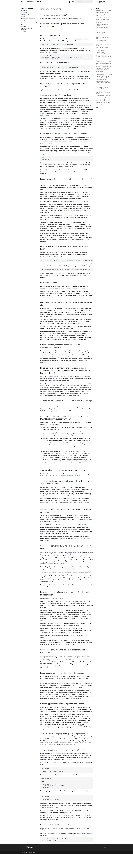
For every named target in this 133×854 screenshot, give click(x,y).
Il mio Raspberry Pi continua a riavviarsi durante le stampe (103, 69)
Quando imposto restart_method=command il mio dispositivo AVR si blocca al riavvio (104, 73)
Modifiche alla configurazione (28, 18)
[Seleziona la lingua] (73, 1)
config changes (44, 755)
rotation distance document (52, 30)
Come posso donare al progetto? (103, 10)
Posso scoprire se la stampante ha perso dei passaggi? (103, 96)
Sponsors (23, 31)
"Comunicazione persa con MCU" (71, 475)
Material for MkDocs (30, 852)
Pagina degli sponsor (76, 18)
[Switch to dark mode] (69, 1)
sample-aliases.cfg (73, 552)
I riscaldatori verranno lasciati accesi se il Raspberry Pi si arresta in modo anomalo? (102, 78)
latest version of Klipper (47, 409)
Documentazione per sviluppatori (26, 25)
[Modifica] (92, 9)
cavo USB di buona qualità (56, 434)
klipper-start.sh (69, 275)
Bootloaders (81, 502)
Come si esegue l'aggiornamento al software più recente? (103, 103)
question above (44, 115)
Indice (97, 8)
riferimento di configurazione (80, 538)
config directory (54, 120)
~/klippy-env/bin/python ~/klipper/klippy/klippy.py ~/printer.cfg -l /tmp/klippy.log (67, 260)
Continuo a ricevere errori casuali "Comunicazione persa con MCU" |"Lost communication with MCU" (103, 65)
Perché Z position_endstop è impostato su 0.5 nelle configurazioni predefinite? (102, 49)
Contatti (23, 20)
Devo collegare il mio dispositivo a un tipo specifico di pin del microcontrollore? (104, 87)
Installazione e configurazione (28, 22)
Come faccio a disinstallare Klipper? (102, 106)
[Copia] (91, 44)
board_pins (57, 556)
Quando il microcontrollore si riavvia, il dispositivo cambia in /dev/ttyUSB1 (102, 21)
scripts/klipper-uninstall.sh (84, 833)
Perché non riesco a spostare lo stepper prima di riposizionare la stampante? (103, 44)
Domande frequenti (25, 14)
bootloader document (57, 128)
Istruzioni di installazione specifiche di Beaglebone (77, 201)
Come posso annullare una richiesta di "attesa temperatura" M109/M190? (103, 92)
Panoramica (24, 10)
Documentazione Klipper (27, 8)
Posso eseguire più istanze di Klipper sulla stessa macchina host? (102, 37)
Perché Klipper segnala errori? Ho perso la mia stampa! (103, 100)
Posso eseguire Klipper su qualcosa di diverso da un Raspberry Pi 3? (102, 32)
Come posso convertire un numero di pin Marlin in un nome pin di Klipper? (103, 83)
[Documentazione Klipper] (22, 1)
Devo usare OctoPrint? (101, 40)
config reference (77, 152)
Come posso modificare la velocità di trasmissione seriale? (103, 28)
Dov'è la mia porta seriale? (102, 17)
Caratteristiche (24, 12)
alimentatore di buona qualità (73, 432)
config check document (53, 378)
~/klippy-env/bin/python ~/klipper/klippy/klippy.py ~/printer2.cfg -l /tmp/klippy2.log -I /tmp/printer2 (67, 269)
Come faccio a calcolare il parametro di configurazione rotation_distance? (102, 14)
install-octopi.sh (76, 210)
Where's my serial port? (63, 90)
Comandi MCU (85, 524)
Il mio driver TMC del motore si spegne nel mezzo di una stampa (103, 60)
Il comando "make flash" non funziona (102, 25)
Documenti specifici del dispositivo (26, 29)
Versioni (23, 16)
